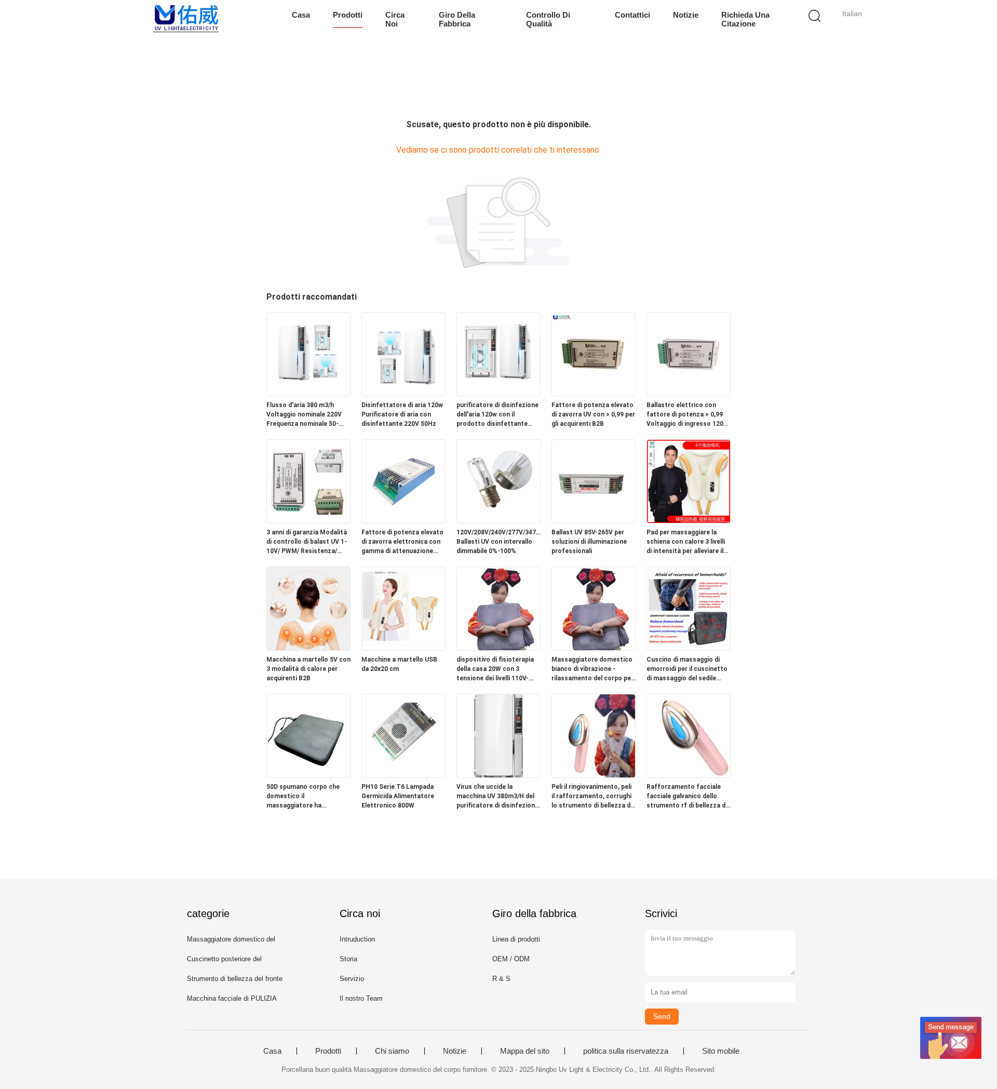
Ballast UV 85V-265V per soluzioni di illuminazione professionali (589, 542)
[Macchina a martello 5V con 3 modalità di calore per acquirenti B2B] (308, 647)
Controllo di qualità (548, 19)
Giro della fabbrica (457, 19)
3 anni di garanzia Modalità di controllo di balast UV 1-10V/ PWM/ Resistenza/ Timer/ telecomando (306, 542)
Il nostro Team (361, 998)
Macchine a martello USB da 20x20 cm (399, 664)
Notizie (685, 14)
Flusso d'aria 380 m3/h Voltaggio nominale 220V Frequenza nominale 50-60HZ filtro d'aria (304, 414)
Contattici (632, 14)
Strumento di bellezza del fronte (234, 979)
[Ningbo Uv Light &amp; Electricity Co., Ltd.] (185, 18)
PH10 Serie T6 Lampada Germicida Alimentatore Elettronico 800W (397, 796)
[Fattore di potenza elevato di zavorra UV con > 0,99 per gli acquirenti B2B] (593, 393)
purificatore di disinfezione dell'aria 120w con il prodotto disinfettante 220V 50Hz (497, 414)
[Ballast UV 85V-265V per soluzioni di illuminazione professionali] (593, 520)
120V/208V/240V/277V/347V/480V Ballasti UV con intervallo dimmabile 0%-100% (498, 542)
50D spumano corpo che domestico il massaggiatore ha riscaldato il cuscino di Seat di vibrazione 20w (308, 796)
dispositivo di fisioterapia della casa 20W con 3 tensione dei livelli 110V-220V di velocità (495, 669)
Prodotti (347, 14)
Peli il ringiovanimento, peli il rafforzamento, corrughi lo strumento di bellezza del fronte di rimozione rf (593, 796)
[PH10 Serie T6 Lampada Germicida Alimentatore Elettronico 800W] (403, 774)
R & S (501, 979)
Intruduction (357, 939)
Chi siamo (392, 1051)
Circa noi (395, 19)
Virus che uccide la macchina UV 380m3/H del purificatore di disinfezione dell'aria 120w (497, 796)
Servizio (352, 979)
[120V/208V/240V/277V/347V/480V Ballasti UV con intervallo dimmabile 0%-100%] (498, 520)
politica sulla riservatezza (625, 1051)
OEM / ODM (511, 959)
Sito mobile (720, 1051)
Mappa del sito (524, 1051)
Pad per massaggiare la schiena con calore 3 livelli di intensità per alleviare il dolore (685, 542)
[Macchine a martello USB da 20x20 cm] (403, 647)
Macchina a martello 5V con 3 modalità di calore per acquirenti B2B (308, 669)
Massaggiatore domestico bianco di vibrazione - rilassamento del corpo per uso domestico (592, 669)
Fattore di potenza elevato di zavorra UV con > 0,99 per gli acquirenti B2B (593, 414)
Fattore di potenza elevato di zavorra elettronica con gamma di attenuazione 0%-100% (402, 542)
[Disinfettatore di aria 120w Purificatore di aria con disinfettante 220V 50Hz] (403, 393)
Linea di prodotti (516, 939)
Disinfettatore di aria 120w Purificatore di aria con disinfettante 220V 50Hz (402, 414)
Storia (348, 959)
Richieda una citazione (745, 19)
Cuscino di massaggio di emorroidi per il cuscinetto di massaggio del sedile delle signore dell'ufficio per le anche (687, 669)
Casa (301, 14)
